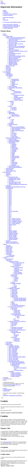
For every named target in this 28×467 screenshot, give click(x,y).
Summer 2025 (14, 295)
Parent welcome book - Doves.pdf (10, 27)
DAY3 (10, 202)
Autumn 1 (16, 277)
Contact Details (9, 36)
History (10, 106)
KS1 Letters (11, 180)
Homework (5, 19)
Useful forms (9, 252)
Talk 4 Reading (17, 98)
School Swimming (10, 256)
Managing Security (13, 62)
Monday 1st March (15, 376)
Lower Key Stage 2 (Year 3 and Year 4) (17, 321)
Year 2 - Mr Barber (13, 351)
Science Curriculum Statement (17, 126)
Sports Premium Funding (14, 166)
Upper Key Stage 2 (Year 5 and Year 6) (17, 329)
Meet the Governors (10, 65)
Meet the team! (14, 322)
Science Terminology (16, 129)
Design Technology (13, 86)
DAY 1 (10, 189)
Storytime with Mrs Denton (20, 299)
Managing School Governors (15, 59)
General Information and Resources (16, 361)
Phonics (13, 303)
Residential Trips (9, 188)
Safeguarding (14, 162)
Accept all (8, 412)
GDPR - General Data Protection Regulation (15, 37)
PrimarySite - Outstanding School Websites (12, 395)
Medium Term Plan (15, 115)
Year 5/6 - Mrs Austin (13, 359)
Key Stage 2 (14, 109)
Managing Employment (14, 60)
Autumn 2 (16, 278)
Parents (4, 244)
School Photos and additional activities (17, 56)
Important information (8, 15)
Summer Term (17, 312)
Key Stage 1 (14, 108)
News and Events (7, 172)
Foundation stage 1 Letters (14, 178)
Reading (13, 93)
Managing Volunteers (13, 58)
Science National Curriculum (17, 130)
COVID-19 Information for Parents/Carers (18, 184)
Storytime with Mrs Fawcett (20, 298)
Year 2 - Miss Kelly (13, 350)
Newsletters (8, 185)
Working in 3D (14, 84)
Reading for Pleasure (18, 97)
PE (4, 18)
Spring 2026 (14, 290)
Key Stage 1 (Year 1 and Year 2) (10, 13)
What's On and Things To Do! (12, 243)
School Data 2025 (10, 168)
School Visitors (12, 54)
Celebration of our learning (17, 327)
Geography (11, 101)
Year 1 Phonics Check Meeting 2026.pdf (12, 22)
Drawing (13, 81)
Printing (13, 85)
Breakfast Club (9, 246)
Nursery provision (15, 266)
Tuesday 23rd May (13, 232)
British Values (14, 147)
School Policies (12, 142)
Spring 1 (16, 279)
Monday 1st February (16, 372)
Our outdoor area (17, 263)
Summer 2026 (14, 292)
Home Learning (9, 344)
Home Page (3, 3)
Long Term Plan (14, 114)
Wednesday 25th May (13, 238)
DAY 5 (10, 194)
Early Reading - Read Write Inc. (15, 87)
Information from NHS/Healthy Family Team (15, 186)
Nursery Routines (18, 272)
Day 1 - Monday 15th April (14, 218)
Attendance (13, 145)
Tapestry (13, 282)
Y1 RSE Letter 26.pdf (8, 28)
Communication (14, 148)
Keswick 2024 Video (13, 211)
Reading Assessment (18, 100)
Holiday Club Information (11, 241)
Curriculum (13, 151)
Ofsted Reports (9, 74)
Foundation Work (15, 80)
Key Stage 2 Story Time (14, 360)
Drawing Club (17, 91)
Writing (13, 90)
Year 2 (18, 317)
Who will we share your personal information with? (16, 44)
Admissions (8, 73)
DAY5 (10, 205)
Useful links (14, 287)
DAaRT (16, 336)
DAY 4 (10, 192)
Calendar (8, 173)
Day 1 (10, 206)
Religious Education (13, 124)
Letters (7, 175)
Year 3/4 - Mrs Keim (13, 354)
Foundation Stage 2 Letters (14, 179)
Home (4, 10)
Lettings (13, 159)
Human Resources (15, 157)
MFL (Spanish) (12, 113)
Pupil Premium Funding (14, 141)
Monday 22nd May (13, 230)
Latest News (8, 174)
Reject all (3, 412)
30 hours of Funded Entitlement (18, 270)
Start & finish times (18, 273)
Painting (13, 82)
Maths (12, 301)
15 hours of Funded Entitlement (18, 268)
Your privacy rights (13, 42)
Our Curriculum (9, 75)
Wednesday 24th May (13, 233)
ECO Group (8, 343)
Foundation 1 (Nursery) (14, 261)
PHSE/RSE (11, 123)
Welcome (8, 67)
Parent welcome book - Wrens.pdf (10, 24)
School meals (9, 250)
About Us (5, 35)
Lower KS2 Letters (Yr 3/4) (15, 181)
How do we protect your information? (17, 46)
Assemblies (11, 371)
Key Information (6, 71)
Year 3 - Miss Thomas (13, 353)
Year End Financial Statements (15, 167)
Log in (2, 2)
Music (10, 117)
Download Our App (7, 378)
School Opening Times (11, 170)
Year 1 (18, 316)
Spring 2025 (14, 294)
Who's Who (8, 68)
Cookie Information (7, 389)
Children (5, 11)
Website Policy (6, 390)
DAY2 (10, 201)
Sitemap (5, 388)
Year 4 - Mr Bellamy (13, 355)
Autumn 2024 (14, 293)
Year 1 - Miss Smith (13, 349)
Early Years (13, 107)
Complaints (13, 150)
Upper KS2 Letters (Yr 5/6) (15, 183)
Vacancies (8, 240)
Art (9, 78)
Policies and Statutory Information (13, 137)
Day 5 (10, 217)
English (10, 89)
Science (10, 125)
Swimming (13, 164)
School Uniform (9, 169)
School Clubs (9, 249)
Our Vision (8, 70)
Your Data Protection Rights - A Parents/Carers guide (15, 39)
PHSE (12, 161)
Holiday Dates (9, 248)
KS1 (12, 103)
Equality (13, 152)
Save (12, 465)
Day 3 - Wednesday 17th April (15, 221)
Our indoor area (17, 265)
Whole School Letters (13, 177)
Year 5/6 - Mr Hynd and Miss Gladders (17, 356)
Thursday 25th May (13, 234)
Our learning (14, 276)
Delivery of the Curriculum (14, 57)
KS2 (12, 104)
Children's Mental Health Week (18, 362)
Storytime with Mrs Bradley (20, 300)
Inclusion (13, 158)
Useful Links (9, 254)
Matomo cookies (7, 442)
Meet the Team (14, 296)
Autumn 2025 (14, 289)
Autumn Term (17, 310)
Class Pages (5, 12)
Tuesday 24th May (13, 237)
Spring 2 (16, 281)
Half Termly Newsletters (8, 17)
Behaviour (13, 146)
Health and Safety (15, 156)
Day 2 (10, 207)
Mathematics (11, 112)
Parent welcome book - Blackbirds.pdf (11, 25)
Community (5, 377)
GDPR (12, 155)
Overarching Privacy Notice (15, 53)
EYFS (10, 76)
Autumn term (17, 338)
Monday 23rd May (13, 235)
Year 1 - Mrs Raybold (13, 348)
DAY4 (10, 203)
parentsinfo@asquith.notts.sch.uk (13, 384)
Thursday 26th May (13, 239)
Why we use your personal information (17, 41)
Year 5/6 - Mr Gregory (13, 358)
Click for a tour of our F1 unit (17, 262)
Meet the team (14, 274)
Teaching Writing (18, 92)
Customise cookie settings (16, 412)
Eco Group (13, 135)
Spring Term (17, 311)
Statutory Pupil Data (13, 64)
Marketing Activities (13, 63)
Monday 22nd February (16, 375)
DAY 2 (10, 190)
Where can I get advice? (14, 49)
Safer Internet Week (15, 364)
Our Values (8, 69)
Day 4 (10, 210)
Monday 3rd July (12, 224)
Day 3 (10, 208)
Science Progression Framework (18, 128)
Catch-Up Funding (13, 139)
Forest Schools (14, 136)
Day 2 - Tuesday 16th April (14, 219)
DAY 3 (10, 191)
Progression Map (15, 79)
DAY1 (10, 200)
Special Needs (14, 163)
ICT (9, 111)
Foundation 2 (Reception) (14, 288)
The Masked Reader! (18, 370)
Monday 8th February (16, 373)
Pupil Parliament (9, 259)
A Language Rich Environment (18, 305)
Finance (13, 153)
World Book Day (15, 365)
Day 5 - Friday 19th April (14, 223)
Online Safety (12, 255)
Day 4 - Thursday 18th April (15, 222)
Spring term (16, 339)
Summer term (17, 340)
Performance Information (14, 140)
